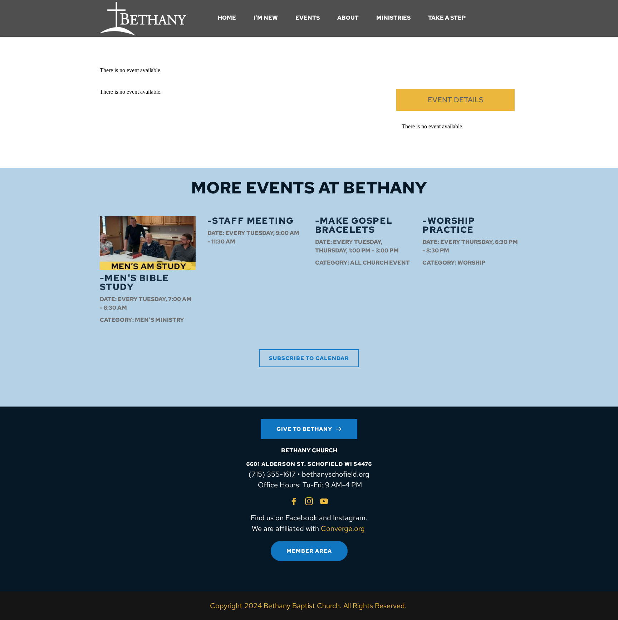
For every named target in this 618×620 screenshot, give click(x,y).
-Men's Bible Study (134, 282)
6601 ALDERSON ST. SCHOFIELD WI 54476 (309, 464)
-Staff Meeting (250, 221)
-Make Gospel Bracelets (354, 225)
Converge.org (343, 528)
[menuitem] (227, 18)
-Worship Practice (448, 225)
